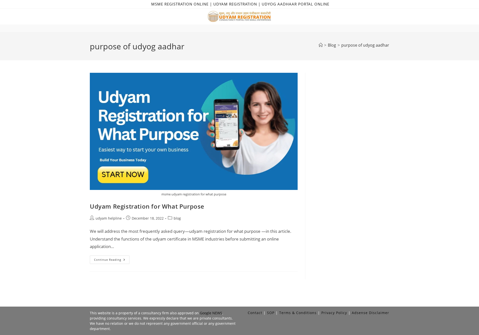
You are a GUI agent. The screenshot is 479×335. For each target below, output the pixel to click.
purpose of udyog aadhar (365, 45)
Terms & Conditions (298, 312)
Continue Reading (111, 260)
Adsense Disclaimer (370, 312)
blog (177, 218)
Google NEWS (211, 313)
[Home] (321, 45)
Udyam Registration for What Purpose (147, 206)
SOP (270, 312)
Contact (255, 312)
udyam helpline (109, 218)
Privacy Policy (334, 312)
